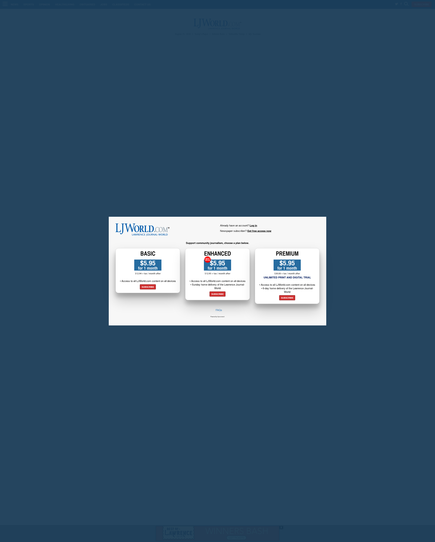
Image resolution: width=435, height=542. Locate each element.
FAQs (219, 310)
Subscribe (148, 286)
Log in (253, 225)
